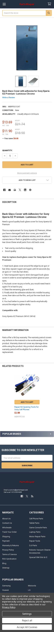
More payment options (27, 173)
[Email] (9, 190)
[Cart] (50, 4)
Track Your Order (9, 532)
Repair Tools (34, 541)
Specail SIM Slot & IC (38, 557)
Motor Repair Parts (37, 536)
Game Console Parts (38, 527)
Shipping (6, 536)
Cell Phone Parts (36, 518)
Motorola (32, 586)
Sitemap (5, 568)
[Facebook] (4, 190)
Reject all (27, 620)
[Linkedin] (25, 190)
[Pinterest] (30, 190)
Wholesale (6, 527)
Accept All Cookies (27, 627)
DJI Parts (33, 545)
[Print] (15, 190)
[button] (27, 180)
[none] (27, 48)
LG (29, 590)
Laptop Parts (34, 532)
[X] (20, 190)
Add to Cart (27, 402)
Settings (27, 613)
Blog (4, 563)
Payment (6, 541)
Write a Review (8, 97)
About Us (6, 518)
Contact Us (7, 523)
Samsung (6, 586)
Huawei (5, 590)
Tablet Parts (34, 523)
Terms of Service (9, 554)
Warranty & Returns (10, 545)
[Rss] (32, 496)
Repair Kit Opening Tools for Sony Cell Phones (26, 408)
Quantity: (7, 150)
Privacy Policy (8, 550)
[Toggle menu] (4, 4)
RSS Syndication (9, 559)
